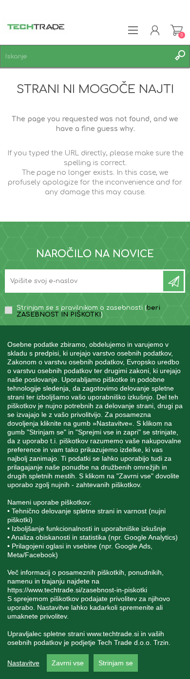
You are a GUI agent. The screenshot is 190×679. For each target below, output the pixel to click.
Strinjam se (115, 663)
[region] (95, 502)
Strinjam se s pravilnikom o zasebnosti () (88, 311)
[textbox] (85, 56)
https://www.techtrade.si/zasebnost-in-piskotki (77, 590)
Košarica (177, 30)
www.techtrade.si (113, 634)
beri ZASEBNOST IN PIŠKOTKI (88, 311)
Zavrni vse (68, 663)
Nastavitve (23, 663)
